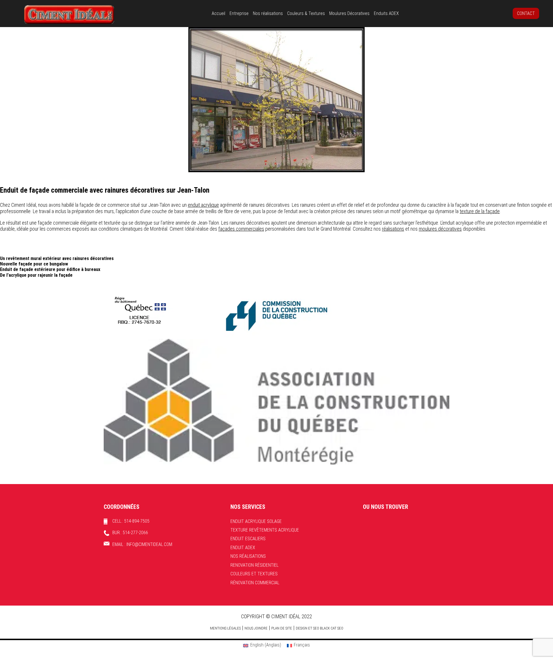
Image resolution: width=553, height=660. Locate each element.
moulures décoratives (440, 229)
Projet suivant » (538, 176)
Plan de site (281, 628)
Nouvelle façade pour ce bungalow (34, 264)
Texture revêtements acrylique (264, 530)
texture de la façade (480, 211)
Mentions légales (225, 628)
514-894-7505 (136, 521)
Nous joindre (256, 628)
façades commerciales (241, 229)
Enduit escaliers (248, 538)
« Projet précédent (17, 176)
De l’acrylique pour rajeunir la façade (36, 275)
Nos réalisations (248, 556)
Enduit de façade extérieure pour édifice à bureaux (50, 269)
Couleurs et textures (254, 573)
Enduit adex (242, 547)
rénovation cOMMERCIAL (254, 582)
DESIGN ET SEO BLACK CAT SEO (319, 628)
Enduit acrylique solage (256, 521)
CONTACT (526, 13)
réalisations (393, 229)
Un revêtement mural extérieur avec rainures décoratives (57, 258)
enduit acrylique (203, 205)
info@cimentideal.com (149, 544)
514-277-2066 (135, 532)
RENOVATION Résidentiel (254, 565)
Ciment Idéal (69, 14)
